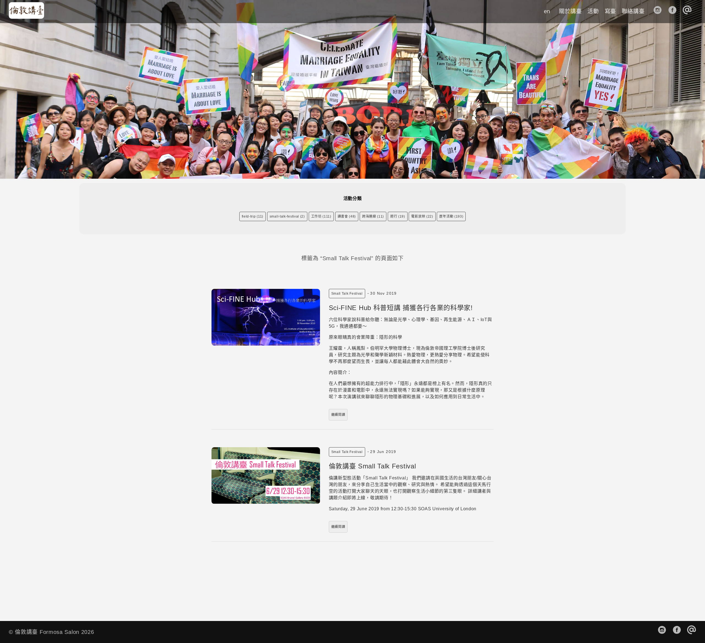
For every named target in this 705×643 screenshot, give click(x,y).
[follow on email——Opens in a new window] (689, 11)
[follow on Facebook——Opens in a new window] (674, 11)
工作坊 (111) (321, 216)
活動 (593, 11)
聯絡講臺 (633, 11)
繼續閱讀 (338, 415)
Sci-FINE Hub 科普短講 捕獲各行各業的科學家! (401, 307)
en (547, 11)
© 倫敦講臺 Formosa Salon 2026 (51, 632)
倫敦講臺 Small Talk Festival (372, 466)
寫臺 (610, 11)
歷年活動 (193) (451, 216)
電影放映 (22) (422, 216)
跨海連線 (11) (373, 216)
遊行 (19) (397, 216)
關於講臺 (570, 11)
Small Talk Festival (347, 293)
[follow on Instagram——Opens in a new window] (659, 11)
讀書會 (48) (347, 216)
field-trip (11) (253, 216)
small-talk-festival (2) (287, 216)
